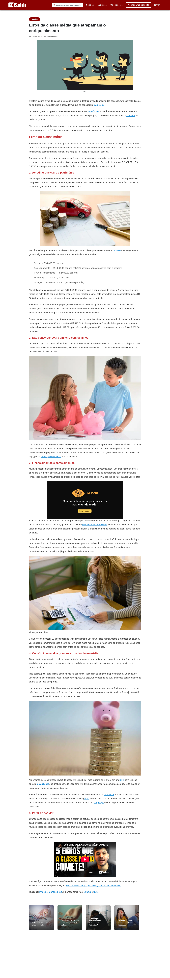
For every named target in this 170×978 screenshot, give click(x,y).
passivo (117, 250)
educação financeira (51, 456)
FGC (86, 798)
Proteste (43, 891)
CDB (121, 779)
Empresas (102, 5)
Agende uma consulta (138, 5)
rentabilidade (42, 783)
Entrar (157, 5)
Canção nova (55, 891)
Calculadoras (116, 5)
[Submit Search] (54, 5)
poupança (99, 802)
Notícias (90, 5)
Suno (96, 891)
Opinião (34, 19)
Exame (87, 891)
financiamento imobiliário (94, 524)
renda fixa (109, 794)
